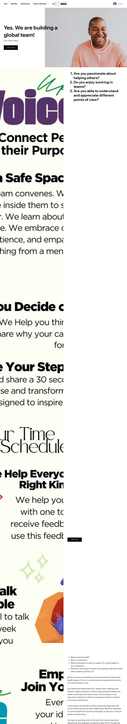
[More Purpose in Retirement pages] (48, 3)
